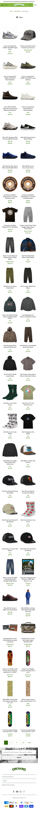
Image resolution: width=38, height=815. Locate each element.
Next (29, 742)
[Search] (31, 5)
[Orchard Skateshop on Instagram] (20, 792)
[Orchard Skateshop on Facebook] (13, 792)
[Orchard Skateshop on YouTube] (17, 792)
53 (23, 742)
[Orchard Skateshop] (19, 5)
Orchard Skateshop (21, 797)
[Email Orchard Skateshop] (24, 792)
